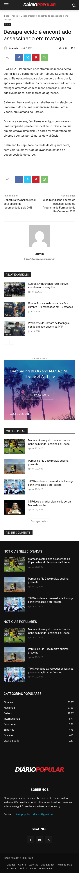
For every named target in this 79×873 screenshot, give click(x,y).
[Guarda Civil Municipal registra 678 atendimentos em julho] (14, 289)
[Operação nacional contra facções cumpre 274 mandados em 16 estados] (14, 309)
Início (6, 15)
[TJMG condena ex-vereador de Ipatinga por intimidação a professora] (14, 487)
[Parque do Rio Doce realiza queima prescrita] (14, 466)
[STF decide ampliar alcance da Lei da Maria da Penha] (14, 507)
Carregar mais (38, 521)
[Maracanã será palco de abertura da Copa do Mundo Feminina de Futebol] (14, 446)
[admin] (6, 48)
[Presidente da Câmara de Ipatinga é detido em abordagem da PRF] (14, 328)
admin (15, 48)
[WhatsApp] (44, 57)
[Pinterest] (36, 57)
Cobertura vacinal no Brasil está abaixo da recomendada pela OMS (20, 203)
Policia (15, 15)
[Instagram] (39, 839)
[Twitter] (27, 57)
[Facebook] (19, 57)
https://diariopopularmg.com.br (39, 259)
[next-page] (12, 342)
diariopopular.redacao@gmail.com (35, 814)
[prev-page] (6, 342)
